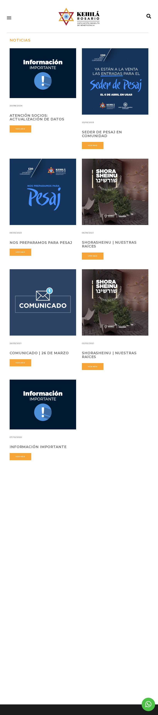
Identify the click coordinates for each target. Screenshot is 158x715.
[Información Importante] (43, 404)
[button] (9, 17)
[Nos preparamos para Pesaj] (43, 192)
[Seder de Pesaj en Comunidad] (115, 81)
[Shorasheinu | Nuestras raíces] (115, 192)
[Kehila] (79, 17)
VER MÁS (20, 129)
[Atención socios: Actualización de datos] (43, 73)
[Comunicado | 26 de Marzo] (43, 302)
